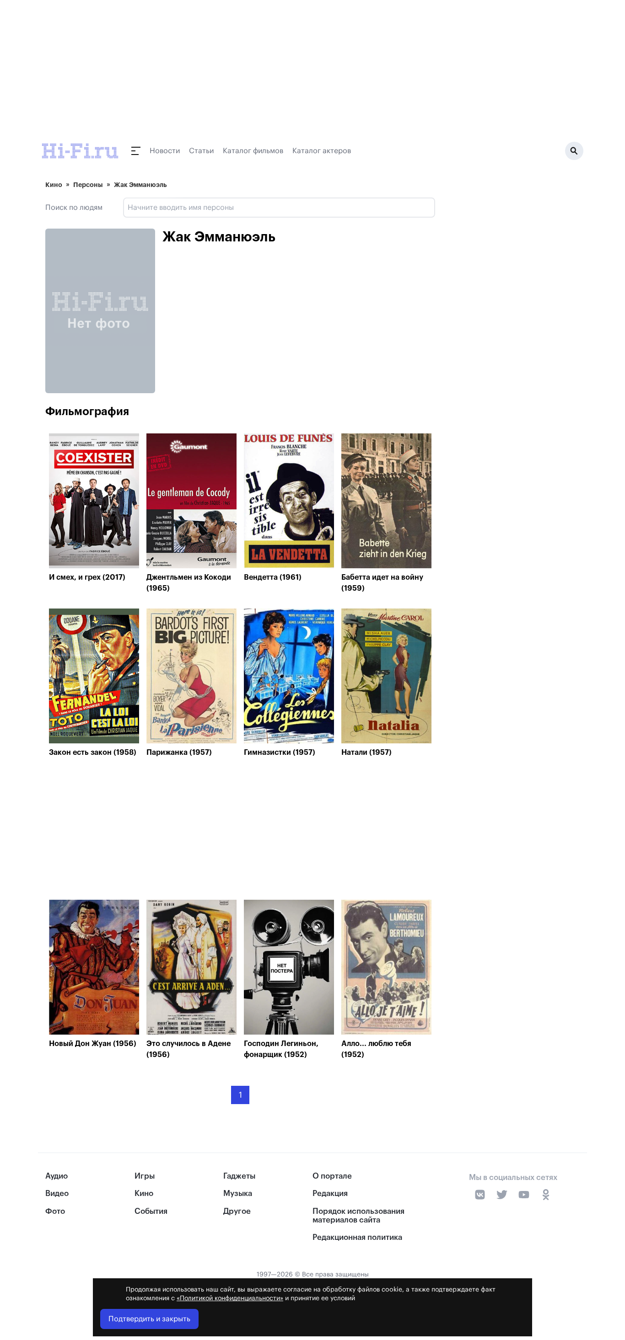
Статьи (201, 151)
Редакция (330, 1193)
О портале (332, 1176)
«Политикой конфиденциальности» (230, 1298)
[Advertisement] (240, 831)
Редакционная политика (357, 1237)
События (151, 1211)
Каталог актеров (321, 151)
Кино (53, 185)
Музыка (237, 1193)
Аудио (56, 1176)
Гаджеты (239, 1176)
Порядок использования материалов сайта (358, 1215)
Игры (145, 1176)
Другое (237, 1211)
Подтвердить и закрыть (149, 1319)
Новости (165, 151)
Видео (57, 1193)
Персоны (88, 185)
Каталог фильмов (253, 151)
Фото (55, 1211)
